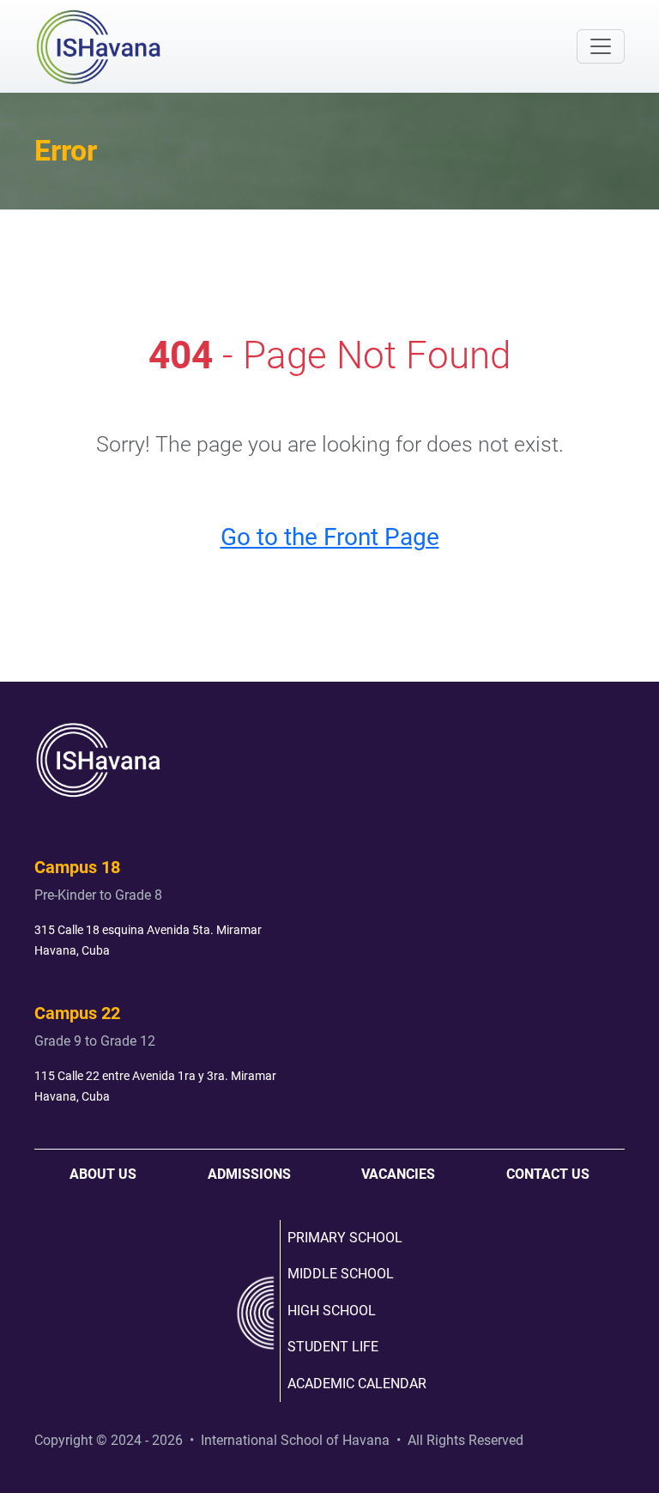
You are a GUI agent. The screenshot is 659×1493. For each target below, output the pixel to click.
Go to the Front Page (330, 537)
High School (331, 1310)
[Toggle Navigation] (601, 46)
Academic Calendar (356, 1383)
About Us (103, 1174)
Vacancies (398, 1174)
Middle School (340, 1273)
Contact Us (547, 1174)
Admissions (249, 1174)
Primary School (344, 1237)
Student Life (332, 1346)
